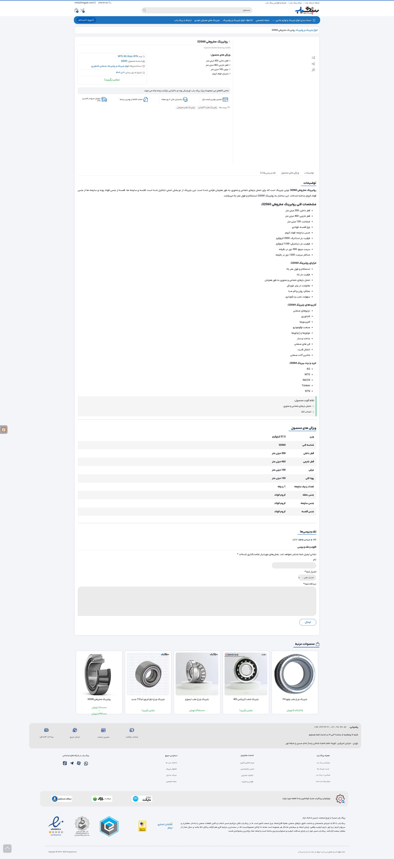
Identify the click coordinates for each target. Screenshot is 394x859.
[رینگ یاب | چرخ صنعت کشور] (307, 10)
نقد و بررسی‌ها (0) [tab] (268, 173)
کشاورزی (95, 66)
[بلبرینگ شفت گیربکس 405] (246, 674)
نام (314, 559)
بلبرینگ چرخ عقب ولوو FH (295, 699)
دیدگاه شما (309, 584)
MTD (120, 56)
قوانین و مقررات (247, 782)
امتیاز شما (310, 571)
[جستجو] (144, 10)
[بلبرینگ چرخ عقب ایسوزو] (197, 674)
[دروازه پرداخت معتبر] (142, 826)
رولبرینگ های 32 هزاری (207, 107)
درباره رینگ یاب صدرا (323, 781)
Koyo (130, 56)
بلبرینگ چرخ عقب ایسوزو (197, 699)
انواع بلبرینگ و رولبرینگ (307, 30)
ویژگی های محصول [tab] (290, 172)
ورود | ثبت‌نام (85, 20)
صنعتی (103, 66)
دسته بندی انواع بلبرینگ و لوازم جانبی (293, 20)
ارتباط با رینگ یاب (312, 3)
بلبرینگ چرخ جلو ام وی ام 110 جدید (148, 699)
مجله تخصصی (262, 20)
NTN (135, 56)
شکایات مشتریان (247, 775)
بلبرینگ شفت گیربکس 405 (246, 699)
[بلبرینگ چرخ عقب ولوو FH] (294, 674)
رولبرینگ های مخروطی (186, 107)
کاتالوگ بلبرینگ (171, 769)
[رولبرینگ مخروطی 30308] (99, 674)
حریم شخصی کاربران (247, 763)
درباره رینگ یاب (295, 3)
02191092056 (103, 2)
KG (125, 56)
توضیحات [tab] (309, 172)
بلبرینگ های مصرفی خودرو (207, 20)
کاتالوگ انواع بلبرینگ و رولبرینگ (238, 20)
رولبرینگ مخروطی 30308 (99, 699)
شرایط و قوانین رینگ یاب (275, 3)
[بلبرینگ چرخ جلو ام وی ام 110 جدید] (148, 674)
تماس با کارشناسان (247, 769)
